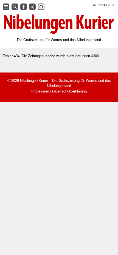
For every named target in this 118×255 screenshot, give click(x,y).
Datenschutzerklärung (69, 91)
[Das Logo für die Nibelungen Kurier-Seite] (59, 24)
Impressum (40, 91)
